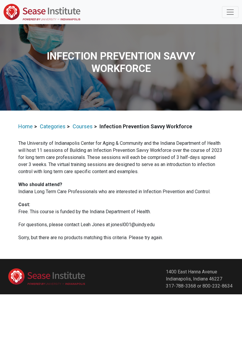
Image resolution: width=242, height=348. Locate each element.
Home (25, 126)
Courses (83, 126)
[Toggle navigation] (230, 12)
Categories (53, 126)
